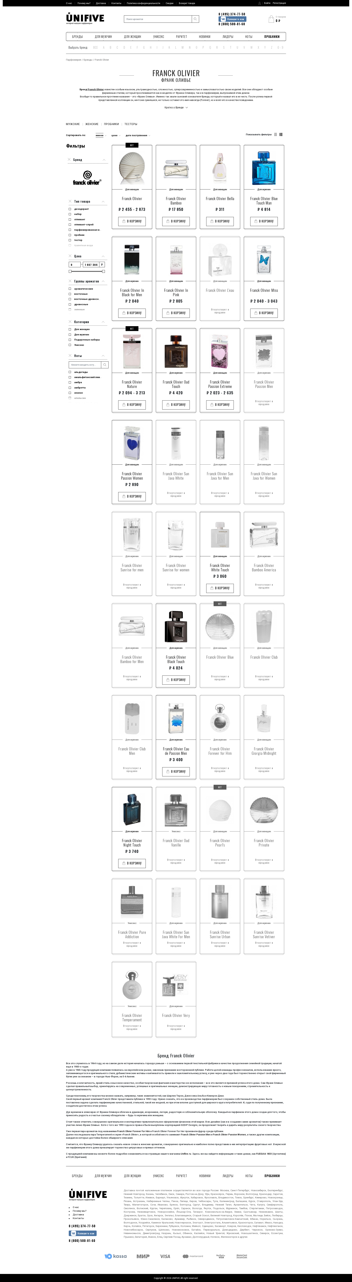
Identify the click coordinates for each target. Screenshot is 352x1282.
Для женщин (132, 36)
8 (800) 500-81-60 (232, 24)
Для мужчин (103, 36)
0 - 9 (280, 47)
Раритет (181, 36)
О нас (76, 1207)
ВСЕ (95, 47)
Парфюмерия (73, 59)
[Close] (70, 201)
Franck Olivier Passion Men (195, 1134)
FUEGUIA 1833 (264, 1153)
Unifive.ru (186, 1153)
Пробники (272, 36)
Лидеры (228, 36)
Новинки (204, 36)
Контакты (78, 1218)
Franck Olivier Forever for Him (133, 1131)
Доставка (78, 1214)
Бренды (77, 36)
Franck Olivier (96, 89)
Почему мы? (80, 1211)
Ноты (248, 36)
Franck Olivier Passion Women (229, 1134)
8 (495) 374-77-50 (232, 14)
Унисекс (158, 36)
